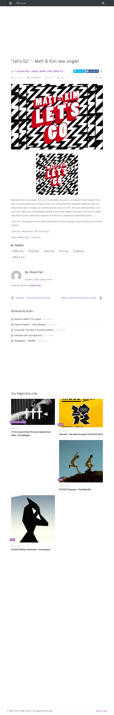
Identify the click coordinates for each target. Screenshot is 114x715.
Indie (35, 71)
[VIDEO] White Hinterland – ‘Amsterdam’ (30, 549)
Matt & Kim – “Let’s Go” (29, 237)
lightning (79, 251)
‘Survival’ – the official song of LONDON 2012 (81, 434)
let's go (64, 251)
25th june (19, 251)
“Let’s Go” (42, 200)
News (42, 71)
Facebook (94, 71)
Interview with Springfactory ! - (33, 335)
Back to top (101, 711)
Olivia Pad (22, 71)
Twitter (80, 71)
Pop (49, 71)
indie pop (49, 251)
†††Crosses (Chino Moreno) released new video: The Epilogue (31, 433)
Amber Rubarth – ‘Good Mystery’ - (35, 324)
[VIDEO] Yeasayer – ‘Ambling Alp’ (75, 489)
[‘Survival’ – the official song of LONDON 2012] (12, 298)
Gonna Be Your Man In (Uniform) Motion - (39, 330)
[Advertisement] (57, 29)
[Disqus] (57, 594)
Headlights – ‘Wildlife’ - (30, 341)
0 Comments (36, 78)
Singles (58, 71)
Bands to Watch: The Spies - (33, 319)
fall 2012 (34, 251)
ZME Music (21, 3)
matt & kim (19, 257)
